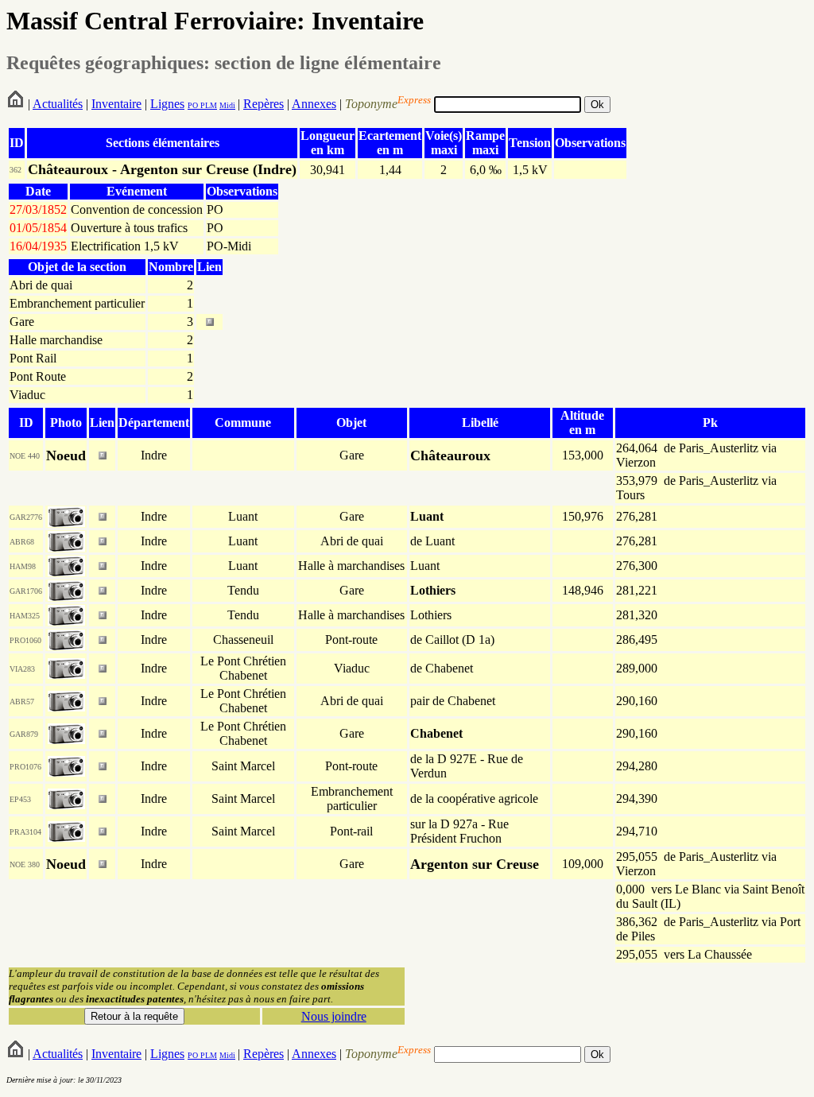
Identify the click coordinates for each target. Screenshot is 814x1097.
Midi (227, 105)
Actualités (58, 103)
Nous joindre (333, 1016)
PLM (207, 105)
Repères (263, 103)
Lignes (167, 103)
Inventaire (116, 103)
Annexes (314, 103)
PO (193, 105)
